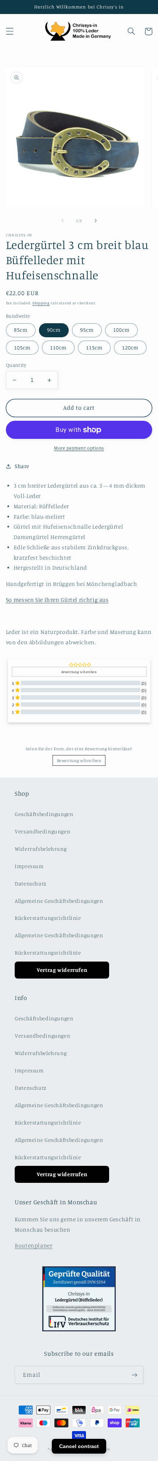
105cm (22, 347)
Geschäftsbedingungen (44, 814)
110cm (58, 347)
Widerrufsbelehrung (41, 849)
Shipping (41, 303)
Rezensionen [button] (21, 730)
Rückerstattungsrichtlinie (48, 918)
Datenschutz (31, 883)
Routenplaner (34, 1245)
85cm (21, 330)
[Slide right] (95, 220)
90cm (54, 330)
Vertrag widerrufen (62, 969)
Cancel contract (79, 1446)
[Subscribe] (134, 1375)
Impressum (29, 866)
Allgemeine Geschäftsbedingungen (59, 901)
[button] (9, 31)
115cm (94, 347)
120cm (130, 347)
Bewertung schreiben (79, 760)
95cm (87, 330)
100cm (121, 330)
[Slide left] (62, 220)
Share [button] (22, 466)
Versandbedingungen (42, 831)
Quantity (16, 365)
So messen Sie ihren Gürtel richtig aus (57, 599)
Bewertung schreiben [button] (79, 672)
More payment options (79, 448)
